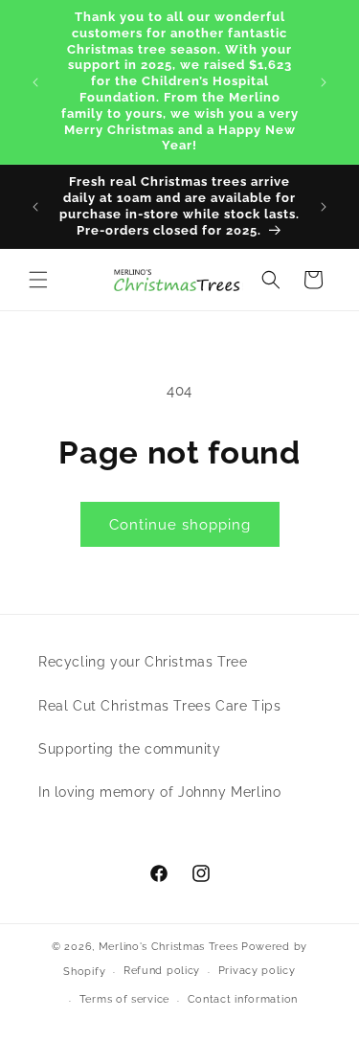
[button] (38, 280)
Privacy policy (257, 970)
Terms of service (124, 999)
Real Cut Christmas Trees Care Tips (159, 705)
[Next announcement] (324, 82)
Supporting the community (129, 749)
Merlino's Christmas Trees (168, 946)
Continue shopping (180, 524)
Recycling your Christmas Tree (142, 661)
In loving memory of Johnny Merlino (159, 792)
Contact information (243, 999)
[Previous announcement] (35, 82)
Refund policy (161, 970)
